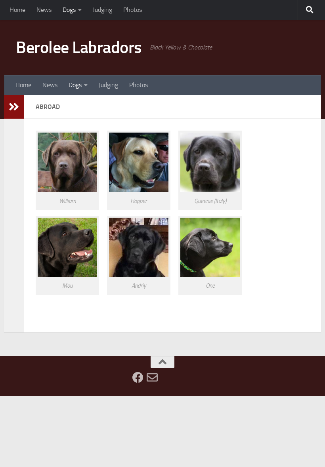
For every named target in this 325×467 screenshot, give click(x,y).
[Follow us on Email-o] (152, 377)
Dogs (69, 9)
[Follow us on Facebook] (137, 377)
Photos (132, 9)
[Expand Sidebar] (14, 107)
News (44, 9)
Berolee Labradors (79, 47)
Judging (102, 9)
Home (17, 9)
